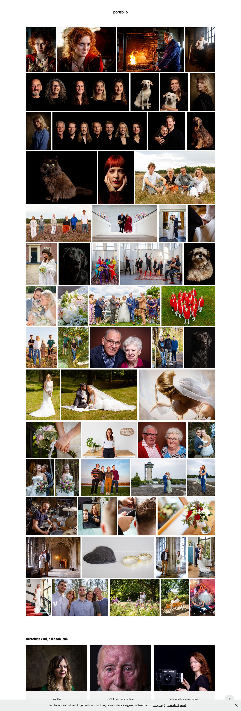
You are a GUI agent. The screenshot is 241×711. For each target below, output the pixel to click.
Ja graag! (159, 705)
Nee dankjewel (177, 705)
